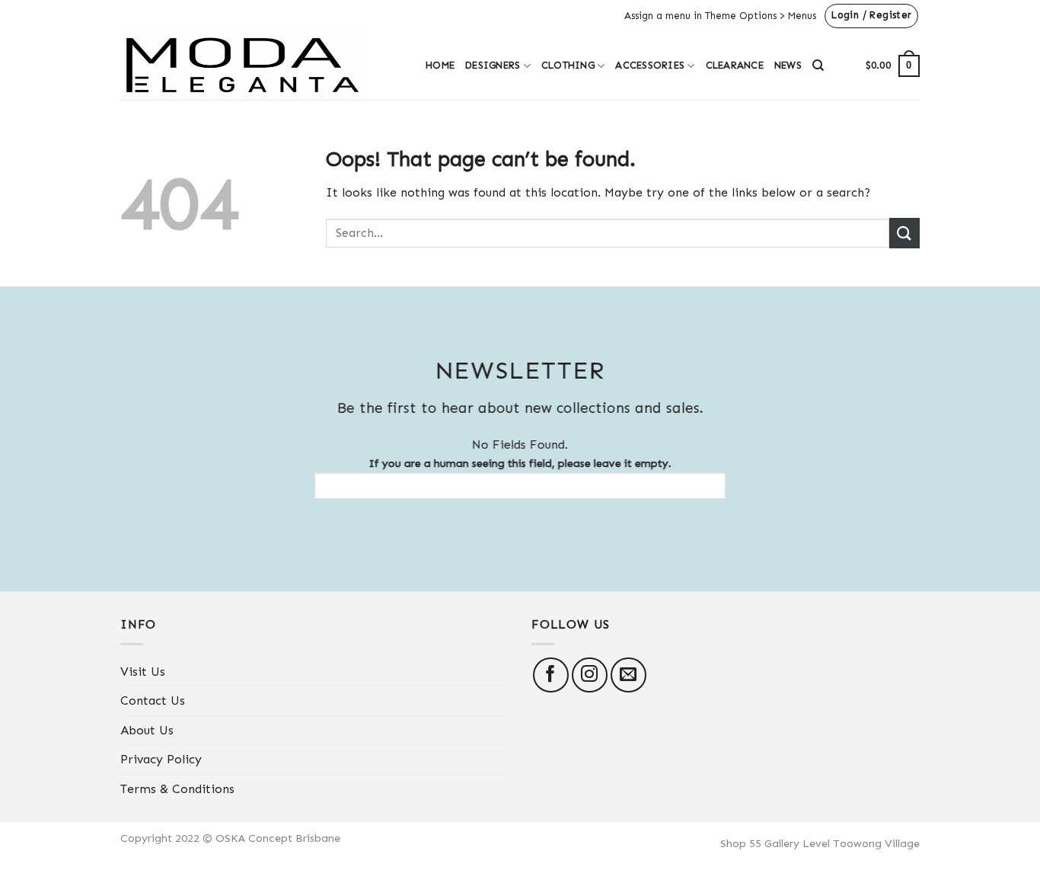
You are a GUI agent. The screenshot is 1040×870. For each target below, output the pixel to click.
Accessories (649, 65)
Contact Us (152, 700)
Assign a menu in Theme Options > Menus (720, 15)
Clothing (568, 65)
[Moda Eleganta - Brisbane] (261, 66)
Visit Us (142, 671)
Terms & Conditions (177, 789)
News (788, 65)
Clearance (735, 65)
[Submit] (904, 233)
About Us (147, 730)
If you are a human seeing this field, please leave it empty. (520, 463)
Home (440, 65)
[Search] (818, 65)
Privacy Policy (161, 759)
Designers (492, 65)
